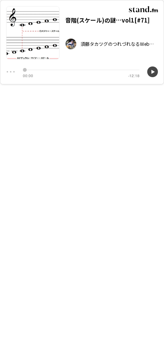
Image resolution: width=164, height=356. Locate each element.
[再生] (152, 71)
